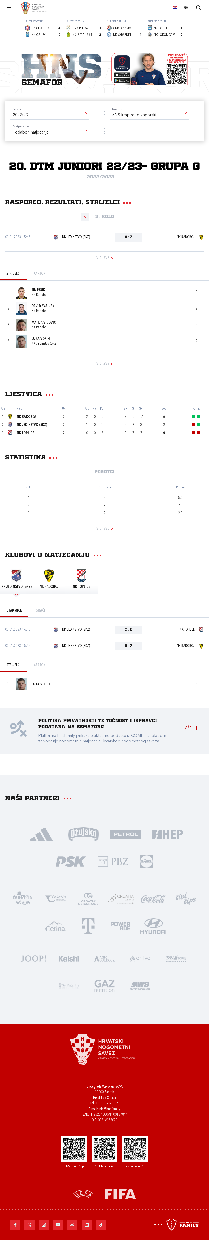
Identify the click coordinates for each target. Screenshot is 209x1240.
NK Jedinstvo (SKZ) (76, 237)
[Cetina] (55, 925)
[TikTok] (101, 1225)
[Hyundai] (153, 925)
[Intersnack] (186, 898)
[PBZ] (113, 861)
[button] (49, 115)
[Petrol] (125, 833)
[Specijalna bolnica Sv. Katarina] (69, 985)
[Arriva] (140, 958)
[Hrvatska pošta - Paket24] (55, 898)
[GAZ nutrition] (104, 985)
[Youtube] (58, 1225)
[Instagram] (44, 1225)
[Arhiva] (198, 7)
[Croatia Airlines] (120, 898)
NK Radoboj (186, 237)
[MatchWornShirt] (140, 985)
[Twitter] (29, 1225)
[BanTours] (176, 958)
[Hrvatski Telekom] (88, 925)
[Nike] (41, 833)
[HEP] (168, 833)
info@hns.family (109, 1109)
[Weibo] (72, 1225)
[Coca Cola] (153, 898)
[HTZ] (23, 898)
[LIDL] (146, 861)
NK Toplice (25, 433)
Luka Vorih (41, 339)
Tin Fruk (38, 290)
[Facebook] (15, 1225)
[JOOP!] (33, 958)
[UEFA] (83, 1194)
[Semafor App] (149, 69)
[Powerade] (120, 925)
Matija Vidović (44, 323)
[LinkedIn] (87, 1225)
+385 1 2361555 (107, 1103)
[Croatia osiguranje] (88, 898)
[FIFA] (120, 1194)
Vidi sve (102, 258)
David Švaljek (43, 306)
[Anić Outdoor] (104, 958)
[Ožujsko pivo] (83, 833)
